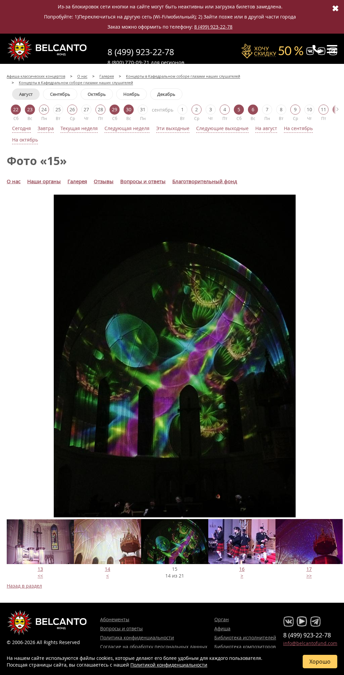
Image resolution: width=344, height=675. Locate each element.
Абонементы (114, 619)
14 (107, 569)
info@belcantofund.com (310, 643)
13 (40, 569)
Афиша (222, 628)
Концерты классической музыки (47, 49)
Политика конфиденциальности (137, 637)
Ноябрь (131, 94)
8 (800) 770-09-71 (128, 62)
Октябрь (97, 94)
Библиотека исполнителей (245, 637)
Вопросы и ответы (121, 628)
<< (40, 575)
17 (309, 569)
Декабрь (166, 94)
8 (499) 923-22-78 (213, 27)
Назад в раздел (24, 586)
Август (26, 94)
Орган (221, 619)
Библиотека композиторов (245, 646)
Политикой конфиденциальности (168, 665)
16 (242, 569)
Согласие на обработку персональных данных (153, 646)
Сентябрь (60, 94)
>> (309, 575)
